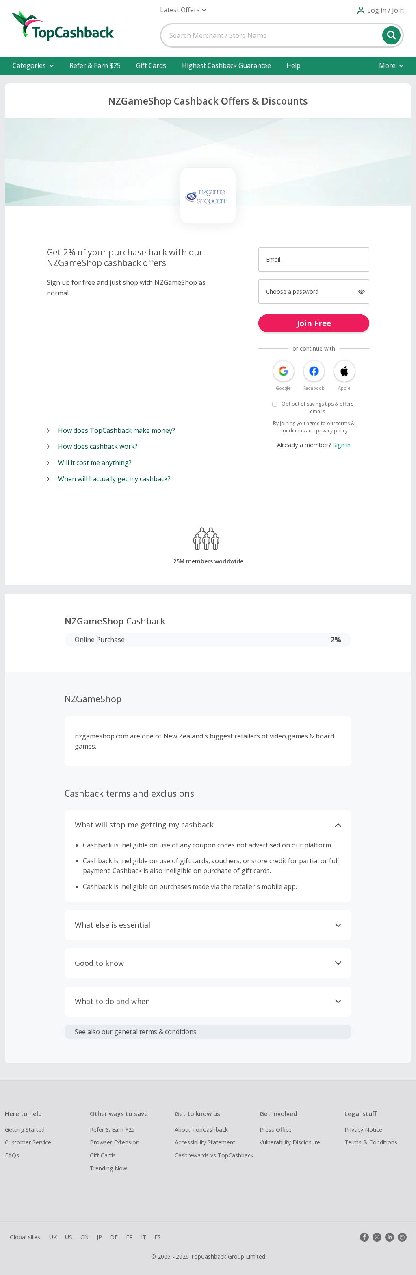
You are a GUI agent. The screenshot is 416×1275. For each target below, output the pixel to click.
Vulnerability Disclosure (290, 1142)
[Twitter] (377, 1237)
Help (293, 65)
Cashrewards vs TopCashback (214, 1155)
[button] (183, 10)
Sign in (342, 445)
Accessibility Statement (205, 1142)
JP (99, 1237)
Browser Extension (114, 1142)
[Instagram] (402, 1237)
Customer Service (28, 1142)
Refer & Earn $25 (95, 65)
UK (53, 1237)
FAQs (12, 1155)
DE (114, 1237)
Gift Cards (151, 65)
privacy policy (332, 430)
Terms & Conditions (370, 1142)
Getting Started (25, 1129)
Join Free (314, 323)
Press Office (276, 1129)
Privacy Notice (363, 1129)
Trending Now (108, 1168)
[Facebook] (364, 1237)
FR (129, 1237)
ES (157, 1237)
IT (143, 1237)
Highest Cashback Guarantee (226, 65)
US (68, 1237)
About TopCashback (201, 1129)
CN (84, 1237)
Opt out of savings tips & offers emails (317, 407)
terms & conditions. (168, 1031)
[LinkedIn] (389, 1237)
